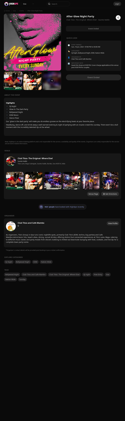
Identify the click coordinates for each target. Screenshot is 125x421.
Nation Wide (99, 53)
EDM (92, 53)
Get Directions (111, 194)
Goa (107, 274)
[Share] (118, 17)
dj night (86, 274)
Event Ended (93, 77)
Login (117, 4)
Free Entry (98, 274)
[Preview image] (14, 180)
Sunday (22, 279)
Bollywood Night (84, 53)
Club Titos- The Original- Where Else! (64, 274)
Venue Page (93, 194)
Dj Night (74, 53)
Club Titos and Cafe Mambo (34, 274)
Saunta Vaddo (103, 20)
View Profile (113, 223)
